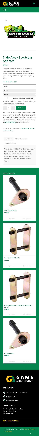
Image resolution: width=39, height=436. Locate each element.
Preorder (26, 128)
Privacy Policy (27, 429)
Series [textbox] (6, 94)
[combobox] (19, 86)
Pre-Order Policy (10, 122)
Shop (4, 10)
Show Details (27, 218)
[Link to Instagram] (30, 433)
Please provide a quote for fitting (23, 98)
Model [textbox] (6, 90)
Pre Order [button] (12, 218)
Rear (30, 128)
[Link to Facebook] (33, 433)
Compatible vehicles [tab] (10, 143)
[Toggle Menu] (34, 3)
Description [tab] (8, 139)
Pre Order (20, 107)
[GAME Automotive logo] (16, 3)
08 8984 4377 (10, 397)
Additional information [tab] (21, 139)
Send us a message (12, 400)
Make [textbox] (5, 86)
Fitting (22, 128)
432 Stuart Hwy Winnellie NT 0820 (16, 393)
